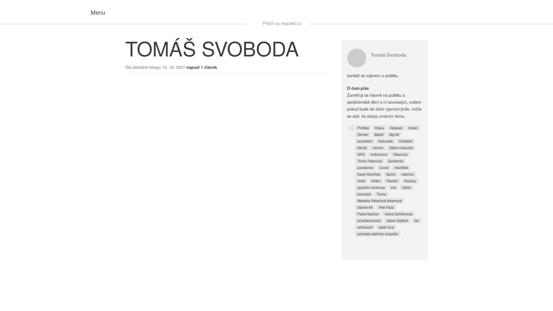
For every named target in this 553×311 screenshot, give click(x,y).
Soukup (410, 180)
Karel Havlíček (368, 174)
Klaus (379, 127)
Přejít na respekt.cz (282, 23)
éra (393, 187)
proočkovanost (368, 220)
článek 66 (365, 207)
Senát (362, 147)
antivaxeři (365, 227)
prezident (364, 141)
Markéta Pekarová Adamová (379, 200)
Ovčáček (405, 141)
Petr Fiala (386, 207)
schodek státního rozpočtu (377, 233)
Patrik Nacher (368, 213)
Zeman (362, 134)
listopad (396, 127)
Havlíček (401, 167)
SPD (361, 154)
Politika (363, 127)
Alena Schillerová (398, 213)
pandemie (365, 167)
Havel (413, 127)
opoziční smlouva (371, 187)
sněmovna (379, 154)
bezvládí (364, 193)
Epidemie (395, 160)
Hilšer (375, 180)
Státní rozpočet (401, 147)
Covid (384, 167)
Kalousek (385, 141)
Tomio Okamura (369, 160)
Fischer (392, 180)
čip (416, 220)
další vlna (386, 227)
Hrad (361, 180)
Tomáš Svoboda (388, 55)
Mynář (394, 134)
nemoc (378, 147)
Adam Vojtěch (397, 220)
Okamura (400, 154)
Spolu (390, 174)
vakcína (408, 174)
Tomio (381, 193)
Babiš (378, 134)
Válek (406, 187)
